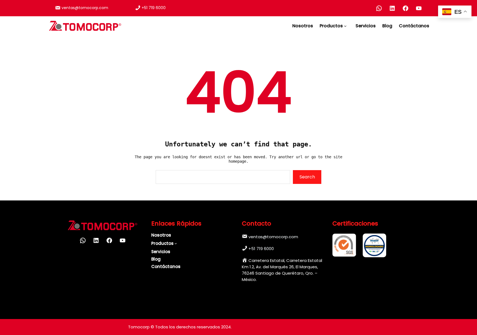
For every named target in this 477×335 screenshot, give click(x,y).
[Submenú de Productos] (346, 26)
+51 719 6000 (154, 7)
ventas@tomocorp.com (85, 7)
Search (307, 177)
